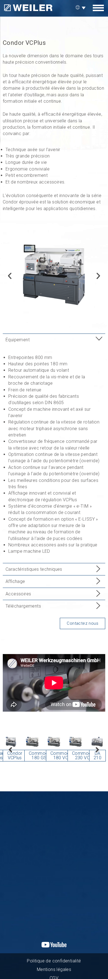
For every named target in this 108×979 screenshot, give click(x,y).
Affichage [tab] (15, 581)
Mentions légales (54, 969)
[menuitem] (81, 7)
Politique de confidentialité (54, 960)
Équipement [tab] (18, 339)
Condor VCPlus (14, 755)
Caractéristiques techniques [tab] (34, 569)
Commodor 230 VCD (84, 755)
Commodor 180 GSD (40, 755)
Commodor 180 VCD (62, 755)
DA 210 (97, 755)
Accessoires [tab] (18, 593)
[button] (10, 276)
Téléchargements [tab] (23, 606)
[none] (81, 7)
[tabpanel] (54, 454)
